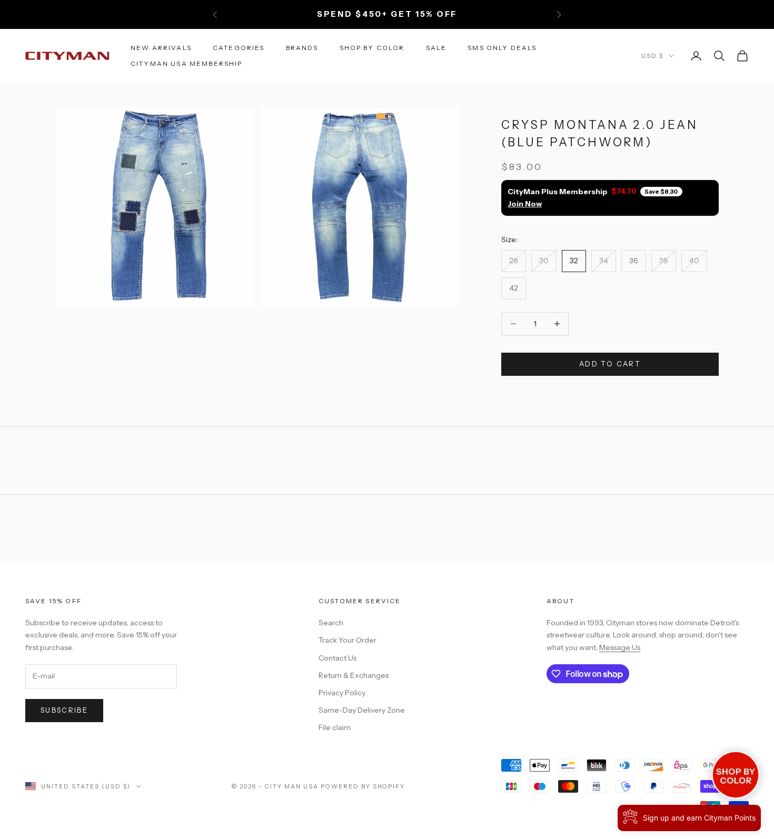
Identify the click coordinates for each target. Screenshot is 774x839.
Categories (239, 47)
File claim (335, 727)
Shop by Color (372, 47)
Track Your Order (347, 640)
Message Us (619, 647)
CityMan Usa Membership (187, 63)
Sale (436, 47)
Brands (302, 47)
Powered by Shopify (363, 786)
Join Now (525, 203)
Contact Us (337, 658)
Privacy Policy (342, 692)
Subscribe (64, 710)
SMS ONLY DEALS (502, 47)
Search (331, 622)
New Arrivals (161, 47)
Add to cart (610, 363)
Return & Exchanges (354, 675)
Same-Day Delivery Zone (362, 710)
